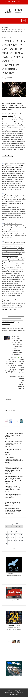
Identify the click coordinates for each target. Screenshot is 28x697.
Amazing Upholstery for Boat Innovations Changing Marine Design (13, 451)
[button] (14, 170)
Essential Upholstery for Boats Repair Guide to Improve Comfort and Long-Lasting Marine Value (14, 479)
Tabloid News (18, 12)
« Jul (13, 548)
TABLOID (18, 10)
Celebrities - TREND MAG (10, 328)
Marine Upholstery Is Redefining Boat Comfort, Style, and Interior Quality (12, 487)
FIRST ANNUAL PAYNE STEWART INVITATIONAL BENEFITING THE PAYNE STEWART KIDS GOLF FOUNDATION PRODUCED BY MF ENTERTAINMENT (17, 345)
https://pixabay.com (14, 311)
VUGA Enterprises (12, 574)
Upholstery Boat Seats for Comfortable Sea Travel (13, 503)
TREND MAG (6, 324)
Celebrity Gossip (6, 37)
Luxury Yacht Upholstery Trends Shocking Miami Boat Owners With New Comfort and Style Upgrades (13, 469)
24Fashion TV (12, 625)
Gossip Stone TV (14, 600)
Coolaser (12, 410)
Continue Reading (7, 156)
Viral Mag (18, 693)
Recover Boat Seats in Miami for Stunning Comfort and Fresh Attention (13, 495)
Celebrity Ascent (18, 122)
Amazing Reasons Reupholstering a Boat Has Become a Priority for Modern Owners (14, 460)
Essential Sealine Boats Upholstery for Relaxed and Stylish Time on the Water (13, 510)
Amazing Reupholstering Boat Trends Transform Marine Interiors (14, 435)
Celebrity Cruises (7, 116)
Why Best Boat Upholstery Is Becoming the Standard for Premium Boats (13, 443)
